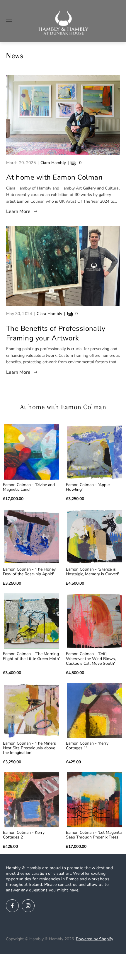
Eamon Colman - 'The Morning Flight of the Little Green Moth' (31, 656)
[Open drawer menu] (9, 21)
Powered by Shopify (94, 939)
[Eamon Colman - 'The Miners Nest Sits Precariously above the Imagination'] (31, 710)
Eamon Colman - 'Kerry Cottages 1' (87, 745)
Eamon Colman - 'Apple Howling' (88, 487)
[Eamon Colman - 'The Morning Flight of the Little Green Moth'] (31, 621)
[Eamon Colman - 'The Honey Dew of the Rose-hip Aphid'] (31, 536)
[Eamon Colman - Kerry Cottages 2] (31, 799)
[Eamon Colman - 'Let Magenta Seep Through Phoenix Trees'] (94, 799)
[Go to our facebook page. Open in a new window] (12, 905)
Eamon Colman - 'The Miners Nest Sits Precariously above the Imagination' (29, 748)
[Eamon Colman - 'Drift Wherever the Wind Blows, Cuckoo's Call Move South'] (94, 621)
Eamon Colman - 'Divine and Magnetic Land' (29, 487)
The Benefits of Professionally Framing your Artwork (55, 333)
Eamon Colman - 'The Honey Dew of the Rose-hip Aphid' (29, 571)
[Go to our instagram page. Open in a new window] (28, 905)
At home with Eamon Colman (54, 177)
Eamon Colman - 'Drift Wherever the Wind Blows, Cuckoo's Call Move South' (91, 659)
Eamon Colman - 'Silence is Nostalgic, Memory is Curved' (92, 571)
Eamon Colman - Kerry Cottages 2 (24, 835)
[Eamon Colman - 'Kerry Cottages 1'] (94, 710)
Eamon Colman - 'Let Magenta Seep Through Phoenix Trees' (94, 835)
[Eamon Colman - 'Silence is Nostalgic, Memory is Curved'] (94, 536)
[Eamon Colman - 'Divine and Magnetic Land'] (31, 452)
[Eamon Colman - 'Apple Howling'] (94, 452)
